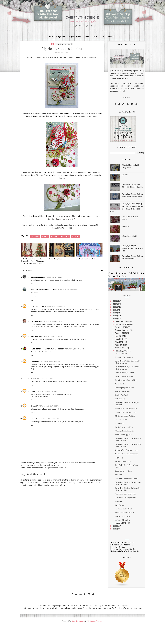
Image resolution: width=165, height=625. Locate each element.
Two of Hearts (37, 175)
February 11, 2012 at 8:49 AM (56, 307)
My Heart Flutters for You (124, 461)
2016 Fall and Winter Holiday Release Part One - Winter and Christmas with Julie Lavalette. (32, 261)
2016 (115, 307)
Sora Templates (78, 621)
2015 (115, 310)
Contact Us (111, 36)
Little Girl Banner (121, 353)
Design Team (60, 36)
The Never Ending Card (123, 509)
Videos (95, 36)
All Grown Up (120, 399)
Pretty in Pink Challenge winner (126, 408)
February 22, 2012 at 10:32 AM (49, 406)
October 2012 (121, 327)
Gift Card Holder (121, 420)
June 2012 (119, 339)
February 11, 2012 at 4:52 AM (53, 277)
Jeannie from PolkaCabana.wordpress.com (47, 349)
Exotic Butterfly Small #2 (52, 172)
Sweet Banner (120, 505)
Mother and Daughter (122, 520)
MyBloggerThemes (95, 621)
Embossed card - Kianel (123, 471)
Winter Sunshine (120, 384)
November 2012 (122, 324)
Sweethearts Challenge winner (125, 494)
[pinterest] (136, 104)
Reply (32, 284)
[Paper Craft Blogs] (122, 574)
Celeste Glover (37, 277)
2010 (115, 529)
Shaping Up (119, 457)
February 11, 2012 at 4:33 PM (52, 321)
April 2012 (119, 345)
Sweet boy (118, 501)
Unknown (35, 362)
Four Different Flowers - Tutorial (126, 478)
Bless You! (125, 226)
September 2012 (122, 330)
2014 (115, 313)
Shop (102, 36)
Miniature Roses (84, 216)
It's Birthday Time (55, 259)
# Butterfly (68, 44)
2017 (115, 304)
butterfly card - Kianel (122, 516)
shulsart (34, 406)
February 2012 (121, 351)
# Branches (59, 44)
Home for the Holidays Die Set (122, 549)
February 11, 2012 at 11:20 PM (43, 378)
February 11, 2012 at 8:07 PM (75, 349)
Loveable (125, 175)
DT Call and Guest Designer (125, 416)
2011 (115, 526)
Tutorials (87, 36)
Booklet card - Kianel (122, 391)
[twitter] (119, 104)
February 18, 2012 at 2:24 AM (47, 391)
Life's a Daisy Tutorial (129, 236)
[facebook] (115, 104)
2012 (115, 318)
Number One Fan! (121, 395)
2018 (115, 301)
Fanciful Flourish (40, 216)
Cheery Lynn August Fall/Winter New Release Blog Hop (132, 248)
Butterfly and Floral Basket (124, 513)
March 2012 (120, 348)
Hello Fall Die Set (117, 547)
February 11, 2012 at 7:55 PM (53, 336)
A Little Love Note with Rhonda (88, 259)
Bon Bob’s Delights (38, 307)
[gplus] (123, 104)
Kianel (33, 391)
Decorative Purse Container (124, 357)
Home (51, 36)
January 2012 (121, 523)
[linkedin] (128, 104)
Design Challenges (74, 36)
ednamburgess (36, 336)
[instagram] (132, 104)
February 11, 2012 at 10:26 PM (50, 362)
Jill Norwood (36, 321)
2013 (115, 315)
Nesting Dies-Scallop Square (64, 113)
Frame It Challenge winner (124, 373)
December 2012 (122, 321)
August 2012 (120, 333)
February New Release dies (124, 431)
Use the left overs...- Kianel (124, 427)
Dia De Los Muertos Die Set (121, 545)
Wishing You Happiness (123, 435)
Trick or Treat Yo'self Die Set (122, 542)
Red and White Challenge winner (126, 450)
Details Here (66, 228)
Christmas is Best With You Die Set (124, 551)
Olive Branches (49, 175)
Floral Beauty (119, 423)
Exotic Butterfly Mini (61, 116)
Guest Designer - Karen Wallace (126, 380)
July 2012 (119, 336)
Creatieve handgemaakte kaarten (44, 290)
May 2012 (119, 342)
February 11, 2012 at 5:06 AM (67, 290)
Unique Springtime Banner (124, 388)
